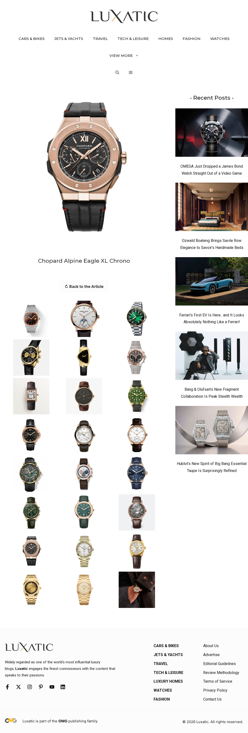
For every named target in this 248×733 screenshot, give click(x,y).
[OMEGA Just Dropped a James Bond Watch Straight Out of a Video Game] (211, 133)
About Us (211, 645)
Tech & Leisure (133, 38)
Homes (165, 38)
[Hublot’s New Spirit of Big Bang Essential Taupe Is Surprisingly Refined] (211, 431)
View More (121, 55)
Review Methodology (221, 672)
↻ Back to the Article (84, 286)
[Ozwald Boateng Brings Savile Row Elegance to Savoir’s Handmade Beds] (211, 208)
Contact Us (212, 699)
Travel (100, 38)
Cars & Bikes (32, 38)
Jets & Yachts (68, 38)
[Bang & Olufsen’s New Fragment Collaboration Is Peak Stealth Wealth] (211, 356)
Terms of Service (217, 681)
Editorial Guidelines (219, 663)
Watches (220, 38)
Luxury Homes (168, 681)
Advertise (211, 654)
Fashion (192, 38)
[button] (117, 72)
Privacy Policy (215, 690)
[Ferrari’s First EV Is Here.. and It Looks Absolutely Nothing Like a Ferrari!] (211, 282)
